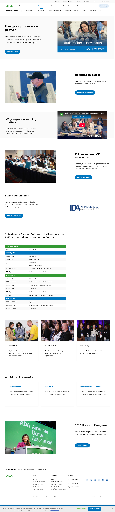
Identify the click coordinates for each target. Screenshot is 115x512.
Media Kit (53, 479)
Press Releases (37, 484)
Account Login (105, 1)
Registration (29, 10)
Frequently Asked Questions (90, 386)
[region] (57, 509)
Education (41, 6)
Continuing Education (55, 10)
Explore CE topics (83, 177)
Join (95, 1)
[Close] (112, 509)
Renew (57, 1)
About (35, 479)
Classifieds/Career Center (57, 489)
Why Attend (40, 10)
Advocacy (54, 6)
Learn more (82, 445)
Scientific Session (67, 1)
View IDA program (14, 215)
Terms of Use (54, 496)
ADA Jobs (36, 486)
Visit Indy (93, 10)
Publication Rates (56, 484)
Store (78, 1)
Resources (80, 6)
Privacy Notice (45, 496)
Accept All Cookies (94, 508)
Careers (30, 6)
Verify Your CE (50, 386)
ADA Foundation (38, 489)
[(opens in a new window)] (87, 481)
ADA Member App (39, 481)
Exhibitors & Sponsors (72, 10)
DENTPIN (86, 1)
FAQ (100, 10)
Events (20, 469)
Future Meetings (15, 386)
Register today (12, 51)
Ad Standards (54, 486)
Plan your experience (85, 92)
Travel (84, 10)
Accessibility (36, 496)
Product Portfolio (56, 481)
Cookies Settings (81, 508)
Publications (67, 6)
